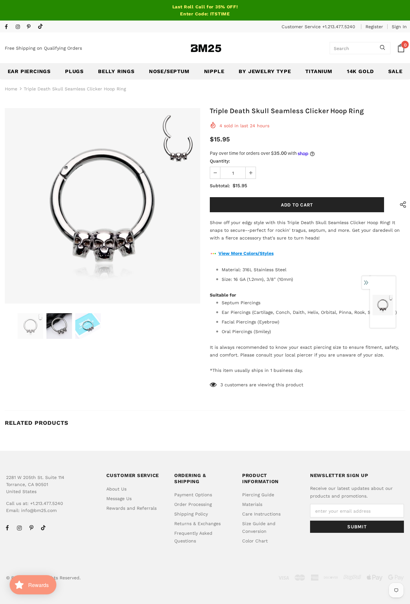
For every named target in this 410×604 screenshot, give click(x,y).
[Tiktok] (42, 27)
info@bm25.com (39, 510)
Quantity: (220, 161)
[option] (102, 206)
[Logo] (206, 48)
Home (11, 88)
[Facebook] (9, 27)
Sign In (399, 26)
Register (374, 26)
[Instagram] (20, 27)
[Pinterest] (31, 27)
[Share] (401, 204)
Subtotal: (220, 185)
